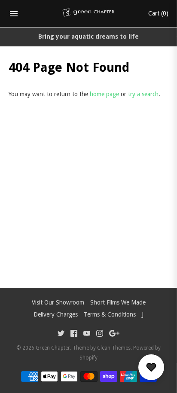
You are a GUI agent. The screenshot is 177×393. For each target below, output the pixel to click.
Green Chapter (53, 348)
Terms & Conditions (110, 314)
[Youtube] (86, 334)
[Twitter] (61, 334)
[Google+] (114, 334)
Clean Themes (114, 348)
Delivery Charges (56, 314)
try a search (143, 94)
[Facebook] (73, 334)
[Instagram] (99, 334)
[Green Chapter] (89, 13)
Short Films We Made (118, 302)
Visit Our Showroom (58, 302)
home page (104, 94)
